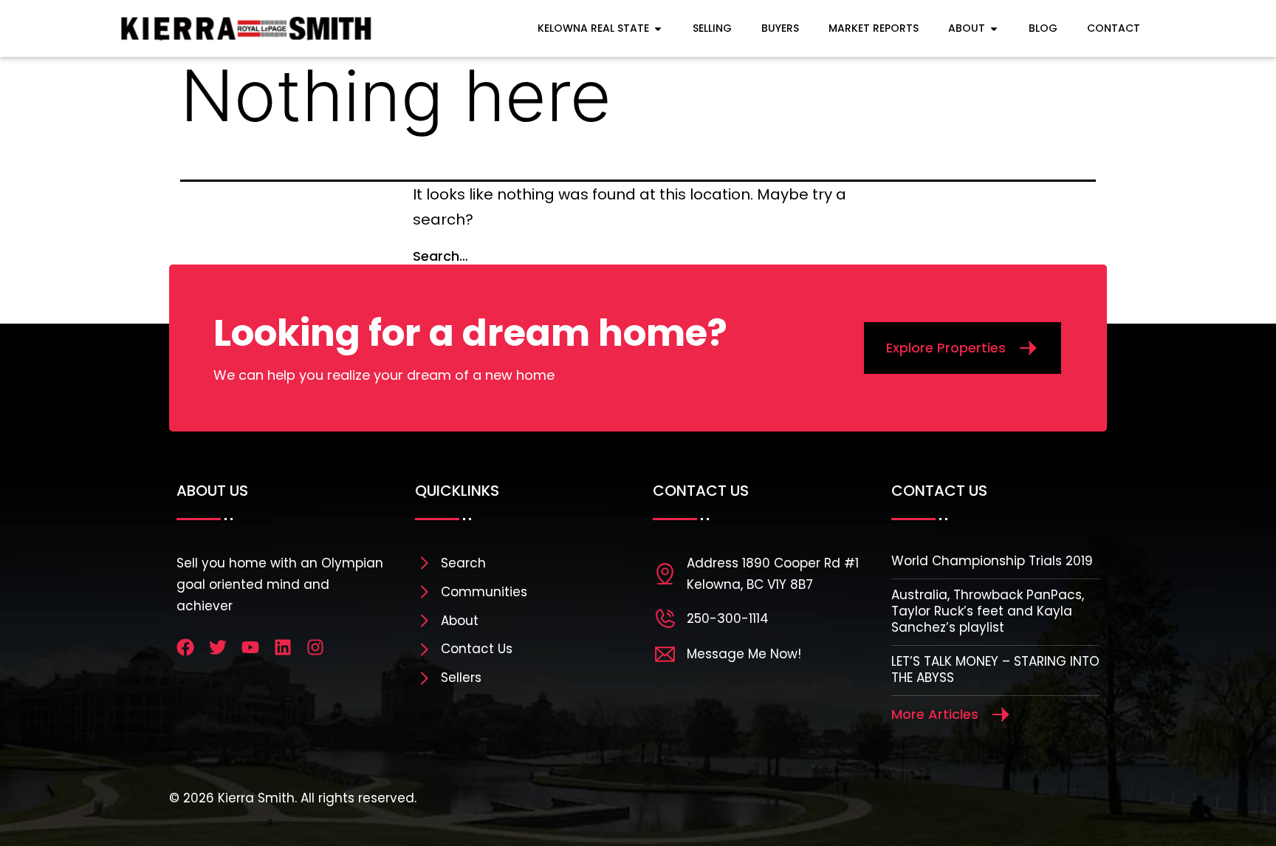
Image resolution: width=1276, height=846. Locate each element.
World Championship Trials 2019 (992, 561)
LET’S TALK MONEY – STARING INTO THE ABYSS (995, 669)
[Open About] (994, 28)
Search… (440, 256)
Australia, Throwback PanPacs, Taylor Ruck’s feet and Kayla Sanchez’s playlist (987, 611)
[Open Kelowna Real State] (658, 28)
